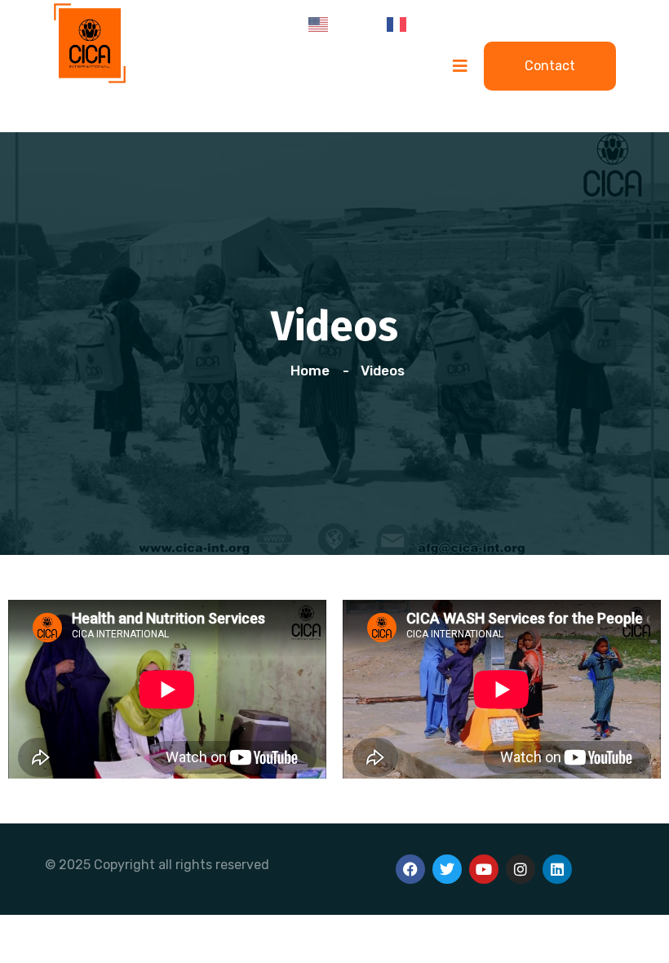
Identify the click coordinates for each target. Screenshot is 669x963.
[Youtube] (483, 869)
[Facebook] (410, 869)
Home (313, 370)
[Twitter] (447, 869)
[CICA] (89, 41)
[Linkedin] (557, 869)
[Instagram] (520, 869)
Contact (550, 65)
